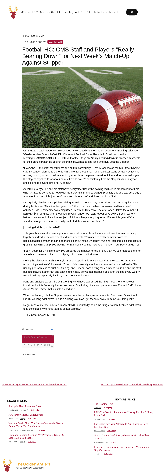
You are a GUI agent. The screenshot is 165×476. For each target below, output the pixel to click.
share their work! (55, 42)
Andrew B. (24, 410)
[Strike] (34, 345)
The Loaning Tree (103, 403)
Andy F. (22, 418)
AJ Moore (97, 407)
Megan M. (97, 454)
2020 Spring (107, 408)
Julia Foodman (99, 431)
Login (51, 329)
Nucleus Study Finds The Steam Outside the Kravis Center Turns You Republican (35, 425)
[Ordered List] (38, 345)
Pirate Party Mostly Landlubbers (25, 414)
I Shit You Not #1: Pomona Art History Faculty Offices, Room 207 (123, 414)
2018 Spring (108, 454)
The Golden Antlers (34, 42)
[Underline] (31, 345)
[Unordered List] (41, 345)
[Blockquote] (45, 345)
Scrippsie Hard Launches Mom (25, 406)
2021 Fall (111, 419)
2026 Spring (35, 410)
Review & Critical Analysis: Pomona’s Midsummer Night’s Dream (121, 448)
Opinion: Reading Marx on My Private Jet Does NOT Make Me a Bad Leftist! (37, 436)
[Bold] (24, 345)
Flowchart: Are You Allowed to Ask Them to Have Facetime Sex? (121, 425)
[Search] (132, 12)
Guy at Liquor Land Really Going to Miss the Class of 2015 (121, 437)
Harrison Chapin (100, 419)
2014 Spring (115, 442)
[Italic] (28, 345)
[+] (48, 345)
